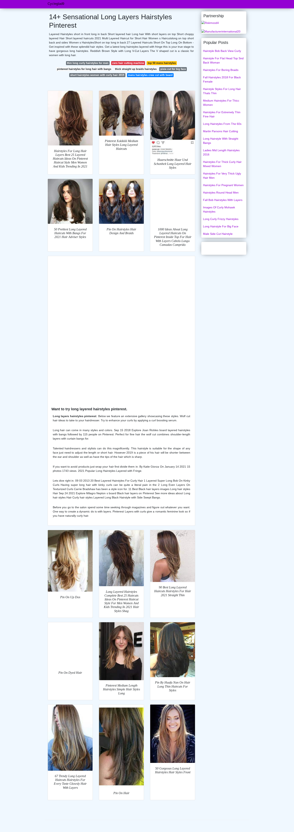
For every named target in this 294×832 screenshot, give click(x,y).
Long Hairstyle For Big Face (220, 226)
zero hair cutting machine (128, 63)
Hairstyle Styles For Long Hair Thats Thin (222, 91)
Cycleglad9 (56, 4)
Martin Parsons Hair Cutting (220, 131)
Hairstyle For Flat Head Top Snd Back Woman (223, 60)
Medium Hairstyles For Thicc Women (221, 102)
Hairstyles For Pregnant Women (223, 185)
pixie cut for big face (173, 69)
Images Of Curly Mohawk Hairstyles (219, 209)
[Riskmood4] (210, 22)
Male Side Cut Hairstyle (218, 233)
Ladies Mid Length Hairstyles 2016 (221, 152)
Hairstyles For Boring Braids (220, 70)
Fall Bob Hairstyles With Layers (222, 200)
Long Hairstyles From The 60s (222, 123)
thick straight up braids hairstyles (136, 69)
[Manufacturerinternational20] (220, 31)
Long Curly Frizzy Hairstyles (220, 219)
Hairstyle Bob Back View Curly (222, 50)
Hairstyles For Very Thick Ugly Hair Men (222, 175)
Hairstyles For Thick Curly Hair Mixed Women (222, 164)
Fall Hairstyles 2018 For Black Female (222, 79)
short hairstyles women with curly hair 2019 (97, 75)
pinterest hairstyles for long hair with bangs (84, 69)
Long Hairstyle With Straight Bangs (220, 140)
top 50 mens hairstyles (162, 63)
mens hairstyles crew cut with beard (150, 75)
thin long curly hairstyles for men (87, 63)
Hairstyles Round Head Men (221, 192)
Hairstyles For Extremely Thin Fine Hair (221, 114)
